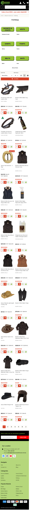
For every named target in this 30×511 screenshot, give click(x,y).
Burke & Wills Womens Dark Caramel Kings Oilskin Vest (21, 266)
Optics (2, 475)
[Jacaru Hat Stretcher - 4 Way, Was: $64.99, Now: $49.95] (7, 154)
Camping (3, 477)
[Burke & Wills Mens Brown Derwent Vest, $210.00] (21, 154)
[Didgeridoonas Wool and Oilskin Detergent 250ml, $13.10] (21, 222)
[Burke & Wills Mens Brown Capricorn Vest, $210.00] (7, 222)
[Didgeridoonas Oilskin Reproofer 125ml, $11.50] (21, 120)
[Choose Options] (5, 110)
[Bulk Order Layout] (26, 74)
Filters (16, 77)
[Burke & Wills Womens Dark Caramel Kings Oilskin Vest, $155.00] (21, 256)
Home (2, 15)
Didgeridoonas (18, 490)
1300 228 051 (11, 448)
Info (2, 462)
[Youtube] (10, 453)
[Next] (25, 424)
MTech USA (18, 488)
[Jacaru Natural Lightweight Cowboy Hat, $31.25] (7, 291)
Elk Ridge (3, 486)
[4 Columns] (23, 74)
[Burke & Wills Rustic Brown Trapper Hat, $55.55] (21, 394)
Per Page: (15, 71)
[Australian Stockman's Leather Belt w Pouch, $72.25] (7, 120)
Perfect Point (18, 484)
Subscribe (22, 434)
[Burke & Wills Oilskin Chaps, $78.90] (21, 291)
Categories (4, 468)
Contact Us (3, 464)
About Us (17, 462)
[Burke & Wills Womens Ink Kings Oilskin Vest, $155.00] (7, 189)
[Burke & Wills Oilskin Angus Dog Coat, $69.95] (21, 359)
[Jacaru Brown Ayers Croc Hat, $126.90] (7, 324)
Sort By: (3, 71)
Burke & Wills (4, 490)
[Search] (26, 7)
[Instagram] (7, 453)
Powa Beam (4, 493)
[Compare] (11, 110)
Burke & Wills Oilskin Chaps (21, 299)
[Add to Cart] (19, 144)
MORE (17, 477)
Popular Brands (6, 481)
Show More (14, 66)
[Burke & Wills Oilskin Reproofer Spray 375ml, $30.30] (21, 189)
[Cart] (26, 2)
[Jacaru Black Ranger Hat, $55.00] (7, 394)
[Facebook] (3, 453)
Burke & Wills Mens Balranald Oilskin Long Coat (6, 369)
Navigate (4, 460)
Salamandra (3, 495)
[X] (14, 453)
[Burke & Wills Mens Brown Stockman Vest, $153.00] (7, 256)
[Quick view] (8, 110)
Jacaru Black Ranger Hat (7, 402)
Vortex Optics (4, 488)
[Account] (19, 2)
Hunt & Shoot (18, 471)
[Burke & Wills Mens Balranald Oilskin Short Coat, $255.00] (21, 324)
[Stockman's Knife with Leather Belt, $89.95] (7, 87)
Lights (2, 473)
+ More (11, 101)
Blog (16, 464)
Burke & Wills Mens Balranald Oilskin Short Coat (20, 334)
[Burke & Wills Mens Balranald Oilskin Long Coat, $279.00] (7, 359)
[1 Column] (20, 74)
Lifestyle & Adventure (20, 473)
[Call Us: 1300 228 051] (23, 2)
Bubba (17, 486)
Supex (2, 484)
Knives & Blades (5, 471)
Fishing (17, 475)
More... (17, 493)
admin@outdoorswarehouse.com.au (16, 450)
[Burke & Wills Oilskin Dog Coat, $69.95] (21, 87)
